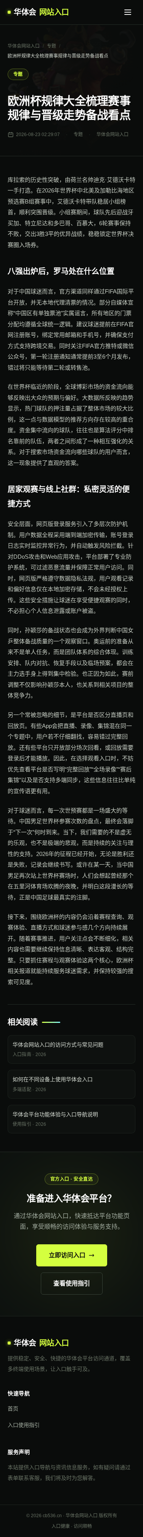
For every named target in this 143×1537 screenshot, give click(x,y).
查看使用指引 (71, 1283)
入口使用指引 (24, 1425)
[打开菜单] (127, 12)
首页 (13, 1409)
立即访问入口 (67, 1255)
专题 (51, 46)
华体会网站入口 (24, 46)
